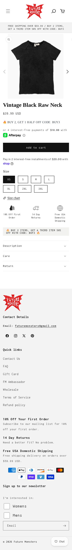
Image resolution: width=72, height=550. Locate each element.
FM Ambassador (14, 382)
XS (9, 179)
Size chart (13, 198)
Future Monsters (25, 541)
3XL (40, 188)
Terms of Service (17, 397)
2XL (24, 188)
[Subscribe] (64, 525)
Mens (17, 515)
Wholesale (10, 389)
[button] (8, 11)
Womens (20, 506)
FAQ (5, 366)
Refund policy (14, 405)
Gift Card (10, 374)
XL (9, 188)
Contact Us (11, 358)
